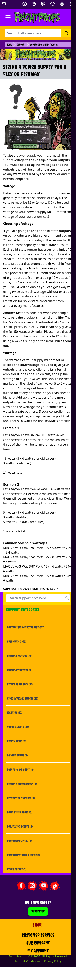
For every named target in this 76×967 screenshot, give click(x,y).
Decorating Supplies (21, 798)
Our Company (38, 943)
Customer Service (19, 840)
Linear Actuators (19, 670)
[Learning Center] (52, 4)
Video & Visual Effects (22, 698)
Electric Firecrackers (22, 784)
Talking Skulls (17, 755)
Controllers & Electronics (44, 44)
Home (9, 44)
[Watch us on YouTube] (44, 886)
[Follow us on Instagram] (32, 886)
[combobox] (38, 598)
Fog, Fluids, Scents (20, 826)
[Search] (66, 33)
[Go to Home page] (37, 17)
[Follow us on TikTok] (55, 886)
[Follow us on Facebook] (21, 886)
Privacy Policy (52, 961)
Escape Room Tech (20, 684)
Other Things (16, 869)
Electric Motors (19, 655)
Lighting (14, 712)
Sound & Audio (18, 727)
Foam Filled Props (19, 812)
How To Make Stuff (20, 769)
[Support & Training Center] (38, 54)
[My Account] (62, 4)
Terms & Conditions (27, 961)
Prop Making (16, 741)
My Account (38, 950)
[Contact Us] (43, 4)
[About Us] (24, 4)
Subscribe (38, 911)
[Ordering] (34, 4)
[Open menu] (8, 17)
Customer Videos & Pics (23, 855)
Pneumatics (16, 641)
